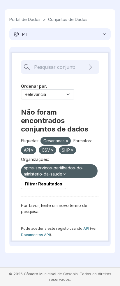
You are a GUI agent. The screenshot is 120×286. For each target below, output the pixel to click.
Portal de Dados (24, 19)
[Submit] (89, 67)
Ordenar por (33, 86)
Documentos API (35, 235)
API (86, 228)
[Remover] (67, 141)
